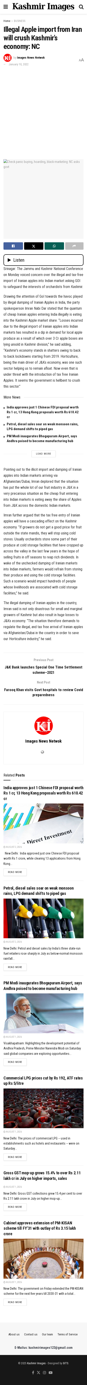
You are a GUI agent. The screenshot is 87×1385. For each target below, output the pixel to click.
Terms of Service (67, 1334)
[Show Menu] (5, 7)
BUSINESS (19, 21)
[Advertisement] (43, 112)
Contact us (30, 1334)
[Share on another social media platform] (74, 246)
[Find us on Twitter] (38, 1373)
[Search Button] (81, 7)
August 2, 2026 (14, 847)
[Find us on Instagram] (44, 1373)
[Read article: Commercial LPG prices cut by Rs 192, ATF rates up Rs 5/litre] (43, 1108)
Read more (17, 872)
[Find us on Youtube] (50, 1373)
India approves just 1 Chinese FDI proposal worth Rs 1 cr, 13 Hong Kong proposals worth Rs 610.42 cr (43, 412)
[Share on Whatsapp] (54, 246)
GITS (65, 1363)
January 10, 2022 (19, 64)
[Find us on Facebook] (33, 1373)
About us (13, 1334)
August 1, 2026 (14, 1037)
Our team (47, 1334)
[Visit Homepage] (43, 7)
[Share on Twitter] (34, 246)
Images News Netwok (31, 57)
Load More (43, 453)
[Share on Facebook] (13, 246)
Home (6, 21)
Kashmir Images (36, 1363)
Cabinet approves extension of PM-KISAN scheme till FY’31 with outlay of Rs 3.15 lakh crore (39, 1228)
